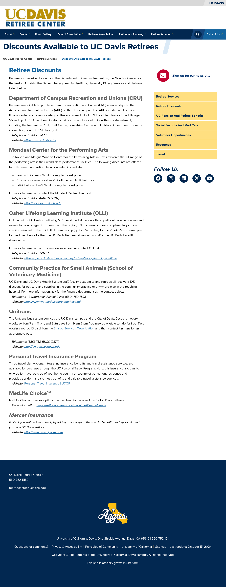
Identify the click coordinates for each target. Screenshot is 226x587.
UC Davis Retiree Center (17, 59)
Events (23, 34)
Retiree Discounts (168, 106)
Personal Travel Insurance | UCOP (47, 383)
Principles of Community (101, 546)
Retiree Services (161, 34)
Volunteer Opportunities (173, 135)
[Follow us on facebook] (158, 178)
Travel (160, 154)
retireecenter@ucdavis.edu (27, 488)
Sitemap (160, 546)
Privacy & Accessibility (67, 546)
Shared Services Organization (74, 328)
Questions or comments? (31, 546)
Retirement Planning (131, 34)
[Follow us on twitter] (196, 178)
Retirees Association (100, 34)
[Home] (35, 17)
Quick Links (213, 34)
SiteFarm (132, 563)
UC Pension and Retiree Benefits (179, 115)
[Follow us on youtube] (209, 178)
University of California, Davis (76, 538)
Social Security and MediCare (177, 125)
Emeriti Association (69, 34)
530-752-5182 (18, 479)
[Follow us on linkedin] (184, 178)
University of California (136, 546)
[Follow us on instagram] (171, 178)
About (8, 34)
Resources (163, 144)
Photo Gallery (43, 34)
